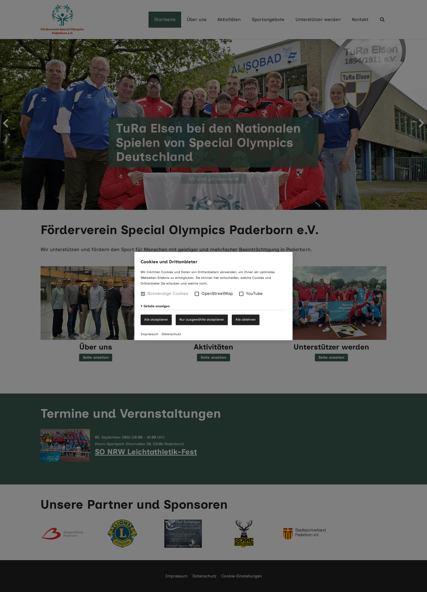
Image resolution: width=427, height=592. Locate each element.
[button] (196, 293)
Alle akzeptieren (156, 319)
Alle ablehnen (245, 319)
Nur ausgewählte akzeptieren (201, 319)
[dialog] (213, 296)
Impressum (149, 334)
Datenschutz (171, 334)
